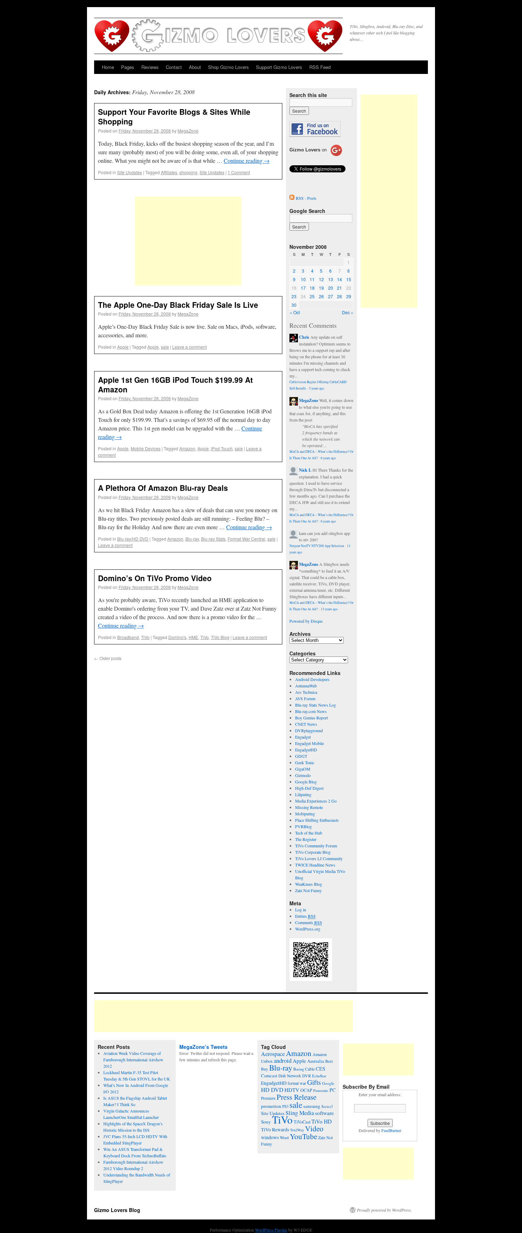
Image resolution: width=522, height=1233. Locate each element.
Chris (304, 337)
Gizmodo (303, 775)
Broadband (128, 637)
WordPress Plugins (271, 1230)
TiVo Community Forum (316, 845)
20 (330, 288)
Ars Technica (306, 692)
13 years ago (329, 609)
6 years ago (328, 458)
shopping (188, 172)
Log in (300, 909)
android (283, 1060)
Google (328, 1083)
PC (333, 1090)
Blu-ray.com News (311, 711)
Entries (305, 916)
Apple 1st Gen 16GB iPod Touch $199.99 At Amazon (175, 384)
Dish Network (289, 1075)
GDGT (301, 756)
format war (297, 1083)
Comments (308, 922)
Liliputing (303, 794)
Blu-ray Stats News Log (315, 705)
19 (321, 288)
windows (270, 1137)
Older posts (107, 658)
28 (339, 296)
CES (320, 1068)
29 (348, 296)
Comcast (269, 1076)
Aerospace (273, 1054)
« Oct (295, 312)
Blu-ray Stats (213, 539)
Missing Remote (309, 807)
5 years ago (316, 388)
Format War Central (246, 539)
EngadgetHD (306, 749)
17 (303, 288)
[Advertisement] (188, 241)
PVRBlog (303, 826)
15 (348, 279)
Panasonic (320, 1090)
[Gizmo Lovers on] (315, 156)
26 (321, 296)
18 (312, 288)
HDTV (291, 1089)
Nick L (305, 470)
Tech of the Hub (308, 833)
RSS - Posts (306, 198)
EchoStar (319, 1075)
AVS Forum (305, 698)
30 (294, 305)
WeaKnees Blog (308, 884)
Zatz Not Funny (308, 890)
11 (312, 279)
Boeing (298, 1069)
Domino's (177, 637)
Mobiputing (305, 813)
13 (330, 279)
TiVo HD (321, 1121)
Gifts (314, 1082)
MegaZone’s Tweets (203, 1046)
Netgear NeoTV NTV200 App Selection (316, 545)
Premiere (268, 1098)
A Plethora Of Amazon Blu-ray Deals (163, 487)
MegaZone (188, 131)
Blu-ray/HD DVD (132, 539)
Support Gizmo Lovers (279, 67)
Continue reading (247, 160)
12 (321, 279)
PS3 (285, 1106)
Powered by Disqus (306, 621)
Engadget (303, 737)
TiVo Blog (220, 637)
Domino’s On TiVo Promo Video (155, 578)
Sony (266, 1122)
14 (339, 279)
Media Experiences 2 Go (316, 801)
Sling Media (300, 1113)
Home (108, 67)
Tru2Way (297, 1129)
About (195, 67)
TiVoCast (302, 1122)
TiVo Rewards (275, 1129)
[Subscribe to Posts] (291, 198)
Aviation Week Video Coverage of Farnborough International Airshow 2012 (133, 1059)
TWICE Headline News (315, 865)
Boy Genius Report (311, 717)
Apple (123, 347)
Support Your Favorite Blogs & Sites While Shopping (174, 116)
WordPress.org (307, 929)
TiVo (145, 637)
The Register (305, 839)
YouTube (303, 1136)
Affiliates (169, 172)
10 (303, 279)
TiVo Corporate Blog (313, 852)
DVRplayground (309, 730)
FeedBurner (391, 1130)
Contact (174, 67)
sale (165, 347)
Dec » (347, 312)
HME (193, 637)
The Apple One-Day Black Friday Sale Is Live (178, 304)
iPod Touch (222, 448)
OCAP (306, 1090)
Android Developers (312, 679)
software (324, 1112)
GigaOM (302, 769)
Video (314, 1128)
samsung (311, 1106)
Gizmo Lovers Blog (117, 1209)
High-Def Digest (309, 788)
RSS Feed (320, 67)
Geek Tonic (304, 762)
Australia (315, 1061)
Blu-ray (192, 539)
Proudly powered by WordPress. (384, 1210)
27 (330, 296)
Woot (284, 1137)
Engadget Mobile (309, 743)
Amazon (187, 448)
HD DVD (272, 1090)
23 (294, 296)
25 (312, 296)
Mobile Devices (146, 448)
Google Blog (306, 781)
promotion (271, 1106)
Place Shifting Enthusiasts (317, 820)
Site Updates (129, 172)
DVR (306, 1075)
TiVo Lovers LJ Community (319, 858)
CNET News (306, 724)
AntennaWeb (306, 685)
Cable (310, 1069)
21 (339, 288)
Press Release (296, 1097)
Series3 (327, 1106)
